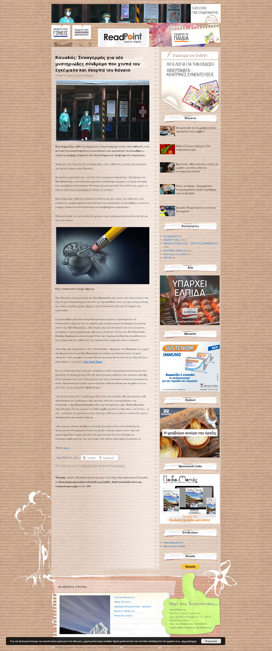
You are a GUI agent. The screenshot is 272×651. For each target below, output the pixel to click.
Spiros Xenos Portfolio (174, 546)
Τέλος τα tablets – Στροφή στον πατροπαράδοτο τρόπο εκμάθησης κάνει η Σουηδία (196, 189)
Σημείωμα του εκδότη (174, 254)
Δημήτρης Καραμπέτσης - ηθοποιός (132, 606)
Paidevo (89, 75)
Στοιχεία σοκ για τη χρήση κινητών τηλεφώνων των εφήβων (196, 129)
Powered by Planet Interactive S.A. (140, 647)
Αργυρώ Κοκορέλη (124, 597)
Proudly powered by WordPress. (70, 647)
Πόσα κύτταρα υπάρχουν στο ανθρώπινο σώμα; (193, 147)
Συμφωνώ (211, 641)
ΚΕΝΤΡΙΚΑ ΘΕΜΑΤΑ (175, 250)
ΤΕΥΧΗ (167, 257)
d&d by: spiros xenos (172, 647)
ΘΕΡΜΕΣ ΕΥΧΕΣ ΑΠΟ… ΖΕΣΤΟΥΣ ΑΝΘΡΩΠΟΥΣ (190, 243)
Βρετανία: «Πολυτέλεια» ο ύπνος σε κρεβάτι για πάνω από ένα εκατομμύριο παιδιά (197, 167)
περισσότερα (189, 641)
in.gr (66, 447)
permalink (119, 465)
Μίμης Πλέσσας (122, 601)
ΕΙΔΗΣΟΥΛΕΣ (89, 465)
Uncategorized (170, 236)
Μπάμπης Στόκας (123, 615)
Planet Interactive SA (173, 542)
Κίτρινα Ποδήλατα (124, 610)
